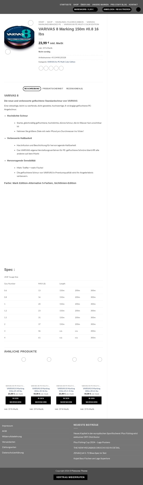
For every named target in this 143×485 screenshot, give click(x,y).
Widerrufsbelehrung (12, 436)
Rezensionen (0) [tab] (74, 89)
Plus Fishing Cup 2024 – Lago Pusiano (92, 442)
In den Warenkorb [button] (15, 400)
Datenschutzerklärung (13, 452)
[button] (85, 9)
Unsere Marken (100, 5)
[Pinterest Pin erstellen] (56, 68)
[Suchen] (138, 9)
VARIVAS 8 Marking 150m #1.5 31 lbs (66, 389)
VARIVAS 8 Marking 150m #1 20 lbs (15, 389)
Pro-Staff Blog (119, 5)
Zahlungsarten (9, 447)
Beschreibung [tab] (31, 89)
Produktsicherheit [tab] (53, 89)
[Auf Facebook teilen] (41, 68)
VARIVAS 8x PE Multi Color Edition (81, 24)
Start (41, 22)
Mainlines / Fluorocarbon (69, 22)
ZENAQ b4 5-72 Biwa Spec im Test (90, 453)
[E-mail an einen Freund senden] (51, 68)
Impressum (7, 425)
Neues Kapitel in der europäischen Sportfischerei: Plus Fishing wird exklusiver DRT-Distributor (106, 435)
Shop (76, 5)
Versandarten (8, 441)
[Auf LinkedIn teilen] (61, 68)
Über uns (85, 5)
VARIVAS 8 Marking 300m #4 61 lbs (91, 389)
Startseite (66, 5)
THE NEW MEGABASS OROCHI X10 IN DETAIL (97, 447)
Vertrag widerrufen (70, 477)
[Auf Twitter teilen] (46, 68)
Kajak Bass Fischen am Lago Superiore (92, 458)
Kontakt (133, 5)
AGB (4, 431)
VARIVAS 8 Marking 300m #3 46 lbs (41, 389)
